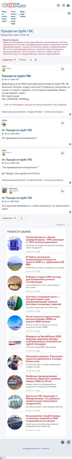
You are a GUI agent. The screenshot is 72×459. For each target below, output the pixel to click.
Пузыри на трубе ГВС (17, 31)
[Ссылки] (69, 13)
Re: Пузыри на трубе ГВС (17, 130)
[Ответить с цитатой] (62, 69)
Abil (27, 35)
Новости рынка (19, 231)
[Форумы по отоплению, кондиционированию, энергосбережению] (22, 6)
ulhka (4, 66)
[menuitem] (58, 6)
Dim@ (22, 35)
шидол (16, 35)
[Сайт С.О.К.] (14, 4)
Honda (4, 120)
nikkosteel (13, 189)
